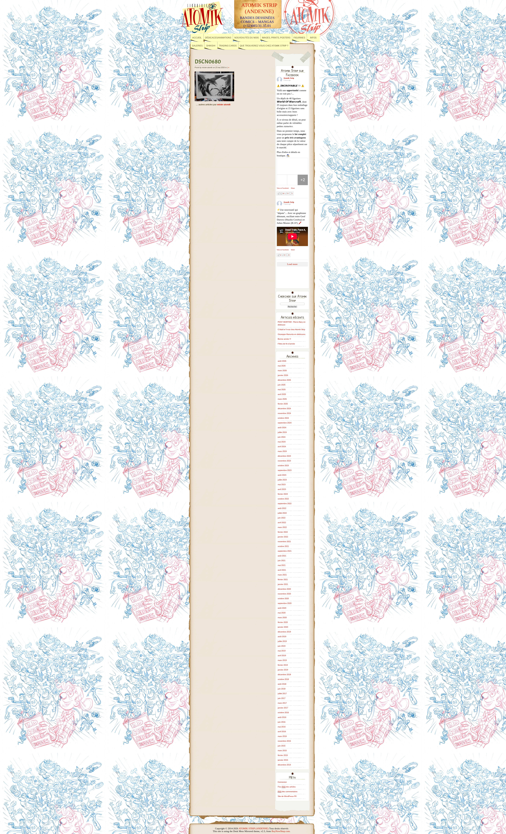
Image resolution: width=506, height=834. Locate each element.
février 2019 (283, 665)
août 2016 (282, 717)
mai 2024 (282, 442)
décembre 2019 (284, 632)
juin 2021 (281, 560)
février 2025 (283, 404)
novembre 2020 (284, 594)
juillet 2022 (282, 513)
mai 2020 (282, 613)
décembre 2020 (284, 589)
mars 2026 (282, 370)
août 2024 (282, 427)
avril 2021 (282, 570)
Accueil (197, 38)
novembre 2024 (284, 413)
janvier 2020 (283, 627)
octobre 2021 (283, 546)
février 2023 (283, 494)
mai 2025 (282, 389)
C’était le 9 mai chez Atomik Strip (291, 329)
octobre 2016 (283, 712)
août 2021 (282, 556)
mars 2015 (282, 750)
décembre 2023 (284, 456)
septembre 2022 (284, 503)
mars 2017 (282, 703)
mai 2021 (282, 565)
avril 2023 (282, 489)
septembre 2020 (284, 603)
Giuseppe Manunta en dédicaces (291, 334)
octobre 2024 (283, 418)
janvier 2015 (283, 760)
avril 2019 (282, 655)
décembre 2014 (284, 765)
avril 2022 (282, 522)
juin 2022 (281, 518)
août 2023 (282, 475)
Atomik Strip (288, 78)
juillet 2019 (282, 641)
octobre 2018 (283, 679)
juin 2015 (281, 746)
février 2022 (283, 532)
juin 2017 (281, 698)
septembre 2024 (284, 423)
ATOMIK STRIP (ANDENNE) (254, 828)
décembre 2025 (284, 380)
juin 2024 (281, 437)
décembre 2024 (284, 408)
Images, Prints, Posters (276, 38)
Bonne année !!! (284, 339)
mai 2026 (282, 366)
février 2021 (283, 579)
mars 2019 (282, 660)
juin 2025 (281, 385)
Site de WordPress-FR (287, 796)
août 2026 (282, 361)
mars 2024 (282, 451)
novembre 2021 (284, 541)
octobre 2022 (283, 499)
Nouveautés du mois (246, 38)
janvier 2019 (283, 670)
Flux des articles (287, 787)
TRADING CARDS (228, 46)
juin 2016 (281, 722)
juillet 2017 (282, 693)
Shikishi (210, 46)
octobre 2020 (283, 598)
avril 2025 (282, 394)
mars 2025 (282, 399)
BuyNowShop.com (281, 831)
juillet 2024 (282, 432)
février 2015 (283, 755)
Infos (313, 38)
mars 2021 (282, 575)
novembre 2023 (284, 461)
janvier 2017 (283, 708)
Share (293, 188)
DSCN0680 (208, 61)
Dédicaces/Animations (218, 38)
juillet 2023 (282, 480)
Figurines (299, 38)
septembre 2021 (284, 551)
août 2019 (282, 636)
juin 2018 (281, 689)
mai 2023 (282, 484)
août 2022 (282, 508)
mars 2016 (282, 736)
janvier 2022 (283, 537)
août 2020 (282, 608)
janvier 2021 (283, 584)
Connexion (282, 782)
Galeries (197, 46)
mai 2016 (282, 727)
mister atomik (223, 104)
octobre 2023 (283, 465)
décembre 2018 (284, 674)
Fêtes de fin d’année (286, 344)
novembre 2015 (284, 741)
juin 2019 (281, 646)
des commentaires (287, 791)
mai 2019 (282, 651)
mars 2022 (282, 527)
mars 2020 (282, 617)
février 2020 (283, 622)
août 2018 (282, 684)
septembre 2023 (284, 470)
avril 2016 (282, 731)
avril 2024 (282, 446)
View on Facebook (283, 188)
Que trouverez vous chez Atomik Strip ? (264, 46)
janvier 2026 (283, 375)
